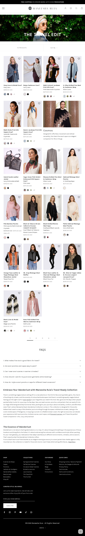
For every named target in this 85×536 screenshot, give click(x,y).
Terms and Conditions (66, 472)
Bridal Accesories (29, 469)
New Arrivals (7, 474)
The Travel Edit (28, 474)
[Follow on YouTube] (20, 512)
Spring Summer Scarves (31, 462)
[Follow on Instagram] (10, 512)
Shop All (5, 479)
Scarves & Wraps (9, 462)
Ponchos (6, 467)
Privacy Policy (63, 467)
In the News (48, 464)
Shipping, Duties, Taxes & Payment (70, 462)
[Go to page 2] (55, 338)
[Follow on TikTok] (26, 512)
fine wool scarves (56, 414)
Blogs (46, 467)
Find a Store (49, 472)
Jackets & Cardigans (10, 469)
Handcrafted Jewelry (9, 472)
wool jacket (27, 400)
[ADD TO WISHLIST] (19, 59)
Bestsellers (7, 477)
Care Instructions (65, 474)
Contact (47, 469)
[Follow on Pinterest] (15, 512)
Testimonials (63, 469)
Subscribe (10, 506)
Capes (5, 464)
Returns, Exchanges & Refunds (69, 464)
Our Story (48, 462)
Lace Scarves (27, 472)
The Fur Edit (27, 477)
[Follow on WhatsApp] (31, 512)
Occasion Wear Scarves (31, 467)
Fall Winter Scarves (29, 464)
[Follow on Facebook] (4, 512)
